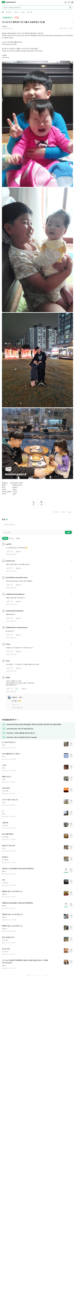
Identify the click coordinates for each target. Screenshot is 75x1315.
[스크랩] (68, 2)
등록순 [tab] (18, 538)
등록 (68, 532)
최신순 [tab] (12, 538)
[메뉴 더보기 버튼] (2, 12)
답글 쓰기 (18, 551)
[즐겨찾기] (18, 719)
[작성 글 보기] (71, 2)
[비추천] (11, 551)
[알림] (65, 2)
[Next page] (47, 975)
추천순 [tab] (5, 538)
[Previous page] (28, 975)
